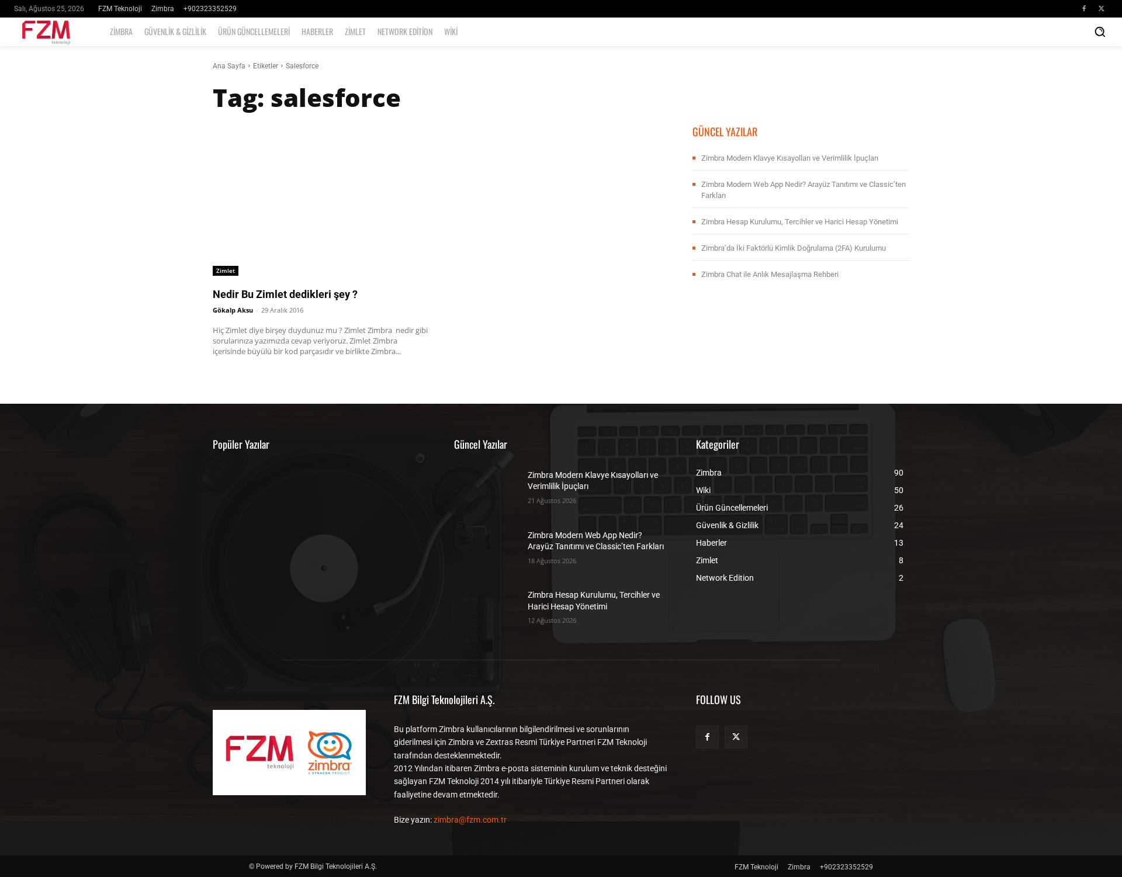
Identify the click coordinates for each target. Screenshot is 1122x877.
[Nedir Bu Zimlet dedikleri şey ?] (321, 199)
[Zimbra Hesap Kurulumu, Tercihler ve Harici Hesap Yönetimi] (486, 606)
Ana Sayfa (229, 66)
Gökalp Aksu (233, 310)
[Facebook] (1084, 8)
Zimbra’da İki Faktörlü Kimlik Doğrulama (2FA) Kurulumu (793, 248)
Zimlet (225, 270)
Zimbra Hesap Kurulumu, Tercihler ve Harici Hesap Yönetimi (799, 221)
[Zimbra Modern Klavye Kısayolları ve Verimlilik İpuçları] (486, 486)
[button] (1100, 32)
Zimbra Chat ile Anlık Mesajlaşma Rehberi (770, 274)
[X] (1101, 8)
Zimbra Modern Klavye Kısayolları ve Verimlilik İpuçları (789, 158)
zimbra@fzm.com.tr (470, 819)
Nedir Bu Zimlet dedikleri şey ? (285, 294)
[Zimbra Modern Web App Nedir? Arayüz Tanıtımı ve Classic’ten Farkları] (486, 546)
